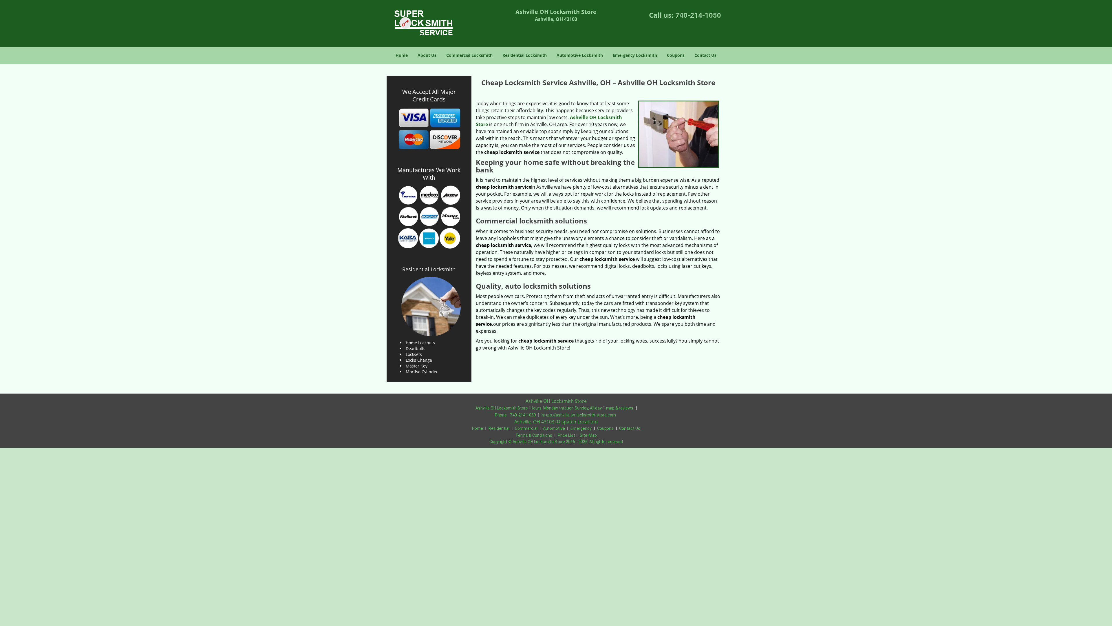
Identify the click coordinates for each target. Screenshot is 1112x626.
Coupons (676, 55)
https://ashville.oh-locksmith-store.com (579, 415)
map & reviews (620, 408)
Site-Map (588, 435)
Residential (499, 428)
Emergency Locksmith (635, 55)
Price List (566, 435)
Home (402, 55)
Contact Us (705, 55)
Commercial (526, 428)
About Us (427, 55)
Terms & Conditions (533, 435)
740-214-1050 (698, 15)
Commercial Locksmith (469, 55)
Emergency (581, 428)
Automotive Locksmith (580, 55)
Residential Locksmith (524, 55)
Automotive (554, 428)
